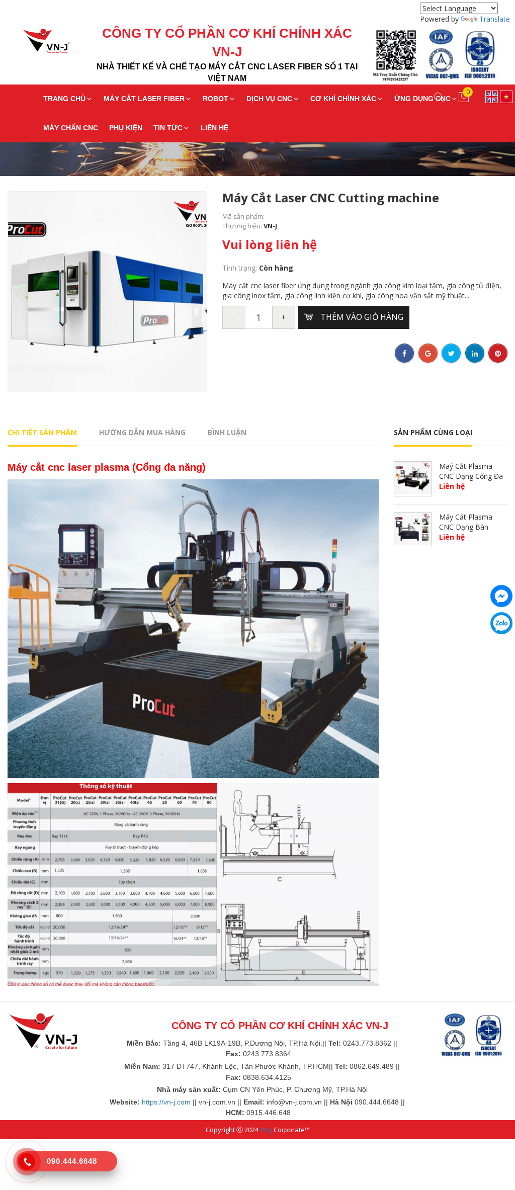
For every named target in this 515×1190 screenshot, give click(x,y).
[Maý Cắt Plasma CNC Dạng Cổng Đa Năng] (412, 477)
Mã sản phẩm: (243, 216)
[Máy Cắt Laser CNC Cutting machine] (107, 291)
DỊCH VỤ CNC (269, 99)
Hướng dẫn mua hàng (142, 432)
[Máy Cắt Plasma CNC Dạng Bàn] (412, 528)
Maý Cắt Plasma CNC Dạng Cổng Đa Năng (471, 475)
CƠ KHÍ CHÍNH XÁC (343, 99)
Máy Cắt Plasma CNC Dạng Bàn (465, 522)
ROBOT (215, 99)
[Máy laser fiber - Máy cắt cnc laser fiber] (39, 43)
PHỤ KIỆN (125, 128)
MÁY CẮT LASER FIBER (144, 99)
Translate (494, 19)
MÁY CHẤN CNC (70, 128)
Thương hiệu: (243, 225)
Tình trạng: (240, 268)
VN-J (266, 1129)
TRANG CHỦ (64, 99)
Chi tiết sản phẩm (42, 432)
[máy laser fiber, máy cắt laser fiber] (43, 1030)
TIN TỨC (168, 128)
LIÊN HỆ (214, 128)
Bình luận (227, 432)
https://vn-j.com (166, 1102)
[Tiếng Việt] (506, 96)
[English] (491, 96)
